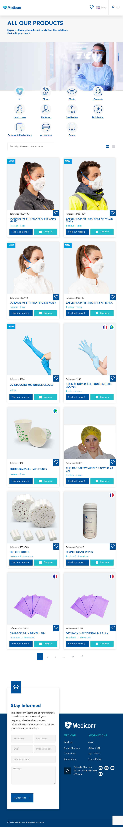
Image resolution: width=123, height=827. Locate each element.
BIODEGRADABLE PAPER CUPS (28, 469)
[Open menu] (118, 7)
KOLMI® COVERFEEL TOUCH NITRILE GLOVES (89, 385)
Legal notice (94, 754)
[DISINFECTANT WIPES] (90, 517)
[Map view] (107, 146)
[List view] (113, 146)
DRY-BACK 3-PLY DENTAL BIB (27, 633)
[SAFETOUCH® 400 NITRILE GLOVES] (33, 349)
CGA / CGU (94, 748)
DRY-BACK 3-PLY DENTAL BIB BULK (87, 633)
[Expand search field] (113, 8)
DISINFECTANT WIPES (79, 552)
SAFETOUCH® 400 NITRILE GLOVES (31, 385)
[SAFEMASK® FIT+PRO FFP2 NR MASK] (33, 268)
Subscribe (20, 798)
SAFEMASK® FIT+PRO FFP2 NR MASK (32, 303)
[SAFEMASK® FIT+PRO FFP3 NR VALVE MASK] (33, 184)
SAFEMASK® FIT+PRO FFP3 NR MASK (89, 303)
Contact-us (69, 754)
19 (73, 656)
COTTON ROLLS (19, 552)
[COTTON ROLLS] (33, 517)
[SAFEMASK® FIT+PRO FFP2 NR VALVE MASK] (90, 184)
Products (68, 743)
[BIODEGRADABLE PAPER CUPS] (33, 433)
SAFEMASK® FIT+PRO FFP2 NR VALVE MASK (89, 220)
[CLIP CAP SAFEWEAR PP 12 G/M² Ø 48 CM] (90, 433)
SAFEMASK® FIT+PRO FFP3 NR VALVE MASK (32, 220)
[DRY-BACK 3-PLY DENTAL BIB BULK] (90, 598)
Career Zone (70, 759)
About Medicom (72, 748)
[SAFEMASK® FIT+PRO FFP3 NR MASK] (90, 268)
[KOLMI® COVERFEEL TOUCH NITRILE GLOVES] (90, 349)
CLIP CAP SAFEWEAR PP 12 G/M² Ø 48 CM (89, 469)
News (90, 743)
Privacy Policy (94, 759)
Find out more (19, 232)
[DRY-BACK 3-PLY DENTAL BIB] (33, 598)
